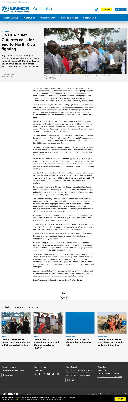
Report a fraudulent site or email (110, 376)
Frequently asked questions (108, 373)
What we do (29, 17)
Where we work (48, 17)
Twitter (35, 374)
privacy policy (15, 399)
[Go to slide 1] (63, 357)
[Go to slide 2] (65, 357)
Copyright (123, 394)
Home (3, 24)
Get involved (89, 17)
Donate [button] (108, 9)
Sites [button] (96, 9)
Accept (120, 399)
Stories (9, 24)
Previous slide (4, 323)
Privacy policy (93, 394)
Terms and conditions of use (109, 394)
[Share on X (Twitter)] (62, 297)
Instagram (44, 374)
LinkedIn (57, 374)
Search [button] (90, 9)
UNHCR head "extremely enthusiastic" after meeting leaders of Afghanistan (111, 342)
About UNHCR (11, 17)
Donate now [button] (8, 375)
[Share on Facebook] (66, 297)
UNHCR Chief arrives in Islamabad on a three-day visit (78, 342)
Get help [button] (122, 9)
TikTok (53, 374)
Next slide (124, 323)
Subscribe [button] (71, 380)
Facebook (39, 374)
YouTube (48, 374)
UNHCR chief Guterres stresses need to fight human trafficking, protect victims (16, 342)
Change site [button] (23, 2)
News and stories (69, 17)
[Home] (16, 9)
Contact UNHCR (104, 370)
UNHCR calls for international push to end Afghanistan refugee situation (46, 343)
